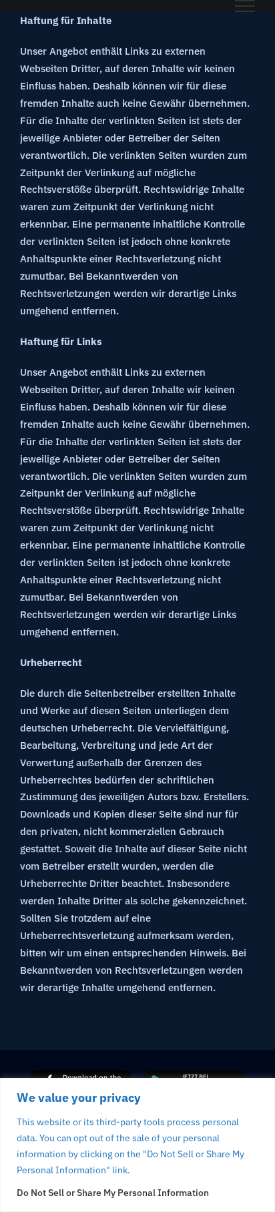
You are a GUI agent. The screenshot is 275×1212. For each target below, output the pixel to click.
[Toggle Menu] (245, 6)
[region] (137, 1145)
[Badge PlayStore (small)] (194, 1075)
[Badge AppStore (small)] (81, 1075)
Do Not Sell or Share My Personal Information (113, 1193)
